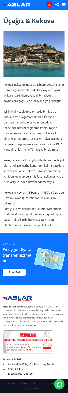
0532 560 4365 (15, 369)
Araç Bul (14, 272)
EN (49, 5)
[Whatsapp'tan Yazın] (59, 384)
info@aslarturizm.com (20, 373)
